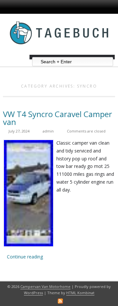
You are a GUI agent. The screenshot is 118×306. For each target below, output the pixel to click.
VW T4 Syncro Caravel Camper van (57, 118)
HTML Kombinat (80, 292)
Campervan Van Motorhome (45, 286)
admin (48, 131)
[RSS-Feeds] (60, 301)
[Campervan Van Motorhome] (59, 52)
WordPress (33, 292)
